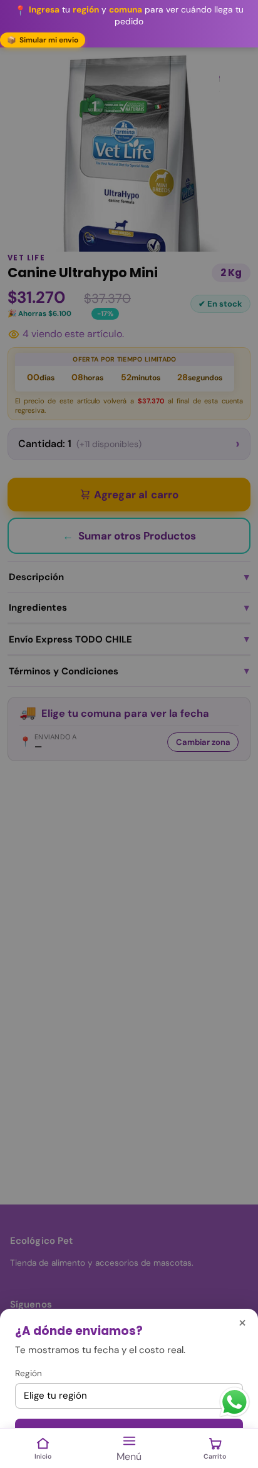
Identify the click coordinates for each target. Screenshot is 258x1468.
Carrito (215, 1456)
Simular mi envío (42, 40)
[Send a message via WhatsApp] (234, 1402)
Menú (129, 1456)
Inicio (42, 1456)
